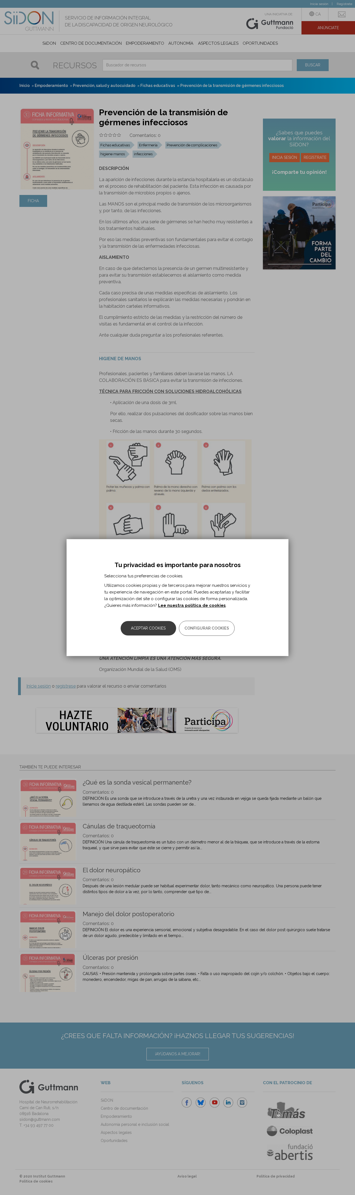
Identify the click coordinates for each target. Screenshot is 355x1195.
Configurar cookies (206, 628)
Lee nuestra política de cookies (192, 605)
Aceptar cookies (148, 628)
